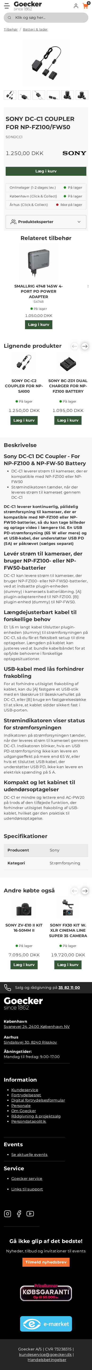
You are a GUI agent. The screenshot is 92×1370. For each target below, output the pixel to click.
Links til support (27, 1189)
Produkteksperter (35, 222)
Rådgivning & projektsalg (36, 1116)
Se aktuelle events (29, 1154)
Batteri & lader (35, 29)
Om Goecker (23, 1111)
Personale (21, 1105)
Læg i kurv (46, 171)
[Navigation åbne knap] (7, 6)
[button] (76, 6)
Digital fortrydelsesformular (38, 1100)
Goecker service (26, 1178)
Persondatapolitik (28, 1121)
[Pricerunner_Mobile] (46, 1292)
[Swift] (28, 6)
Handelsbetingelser (47, 1360)
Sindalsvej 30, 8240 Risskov (30, 1042)
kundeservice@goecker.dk (45, 1354)
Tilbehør (11, 29)
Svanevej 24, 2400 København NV (37, 1026)
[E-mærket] (46, 1324)
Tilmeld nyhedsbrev (46, 1262)
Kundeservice (24, 1090)
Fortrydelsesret (26, 1095)
